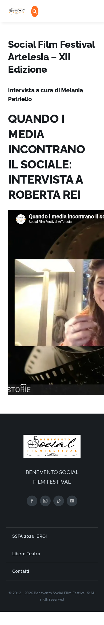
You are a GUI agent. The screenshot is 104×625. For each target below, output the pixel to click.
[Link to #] (35, 11)
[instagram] (45, 501)
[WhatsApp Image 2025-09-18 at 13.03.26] (17, 9)
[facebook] (32, 501)
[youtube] (72, 501)
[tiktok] (58, 501)
